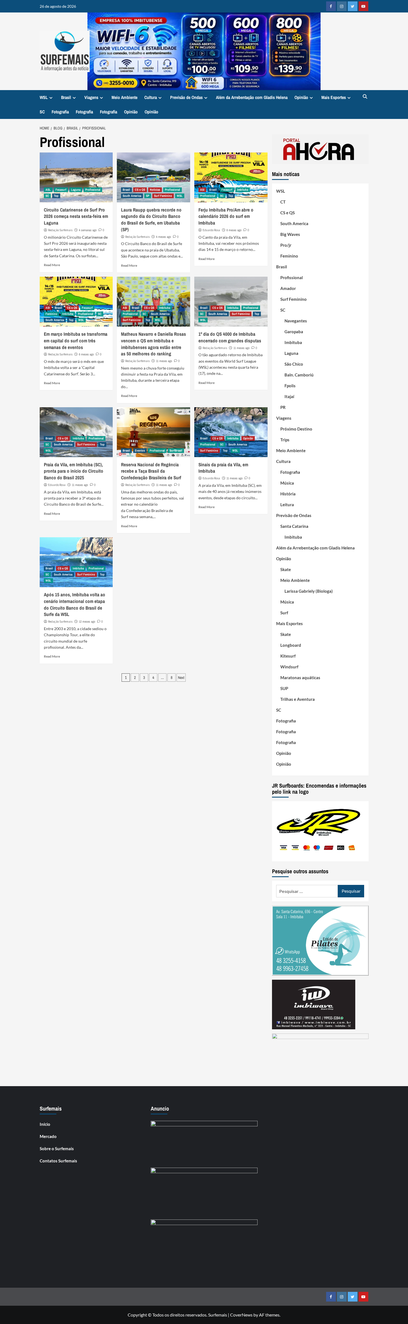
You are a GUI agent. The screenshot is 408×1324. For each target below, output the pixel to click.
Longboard (290, 645)
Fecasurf (61, 190)
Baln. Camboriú (299, 374)
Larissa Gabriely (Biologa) (308, 591)
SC (42, 112)
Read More (52, 265)
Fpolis (290, 385)
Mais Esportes (333, 97)
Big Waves (290, 234)
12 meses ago (87, 621)
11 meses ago (164, 361)
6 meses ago (233, 230)
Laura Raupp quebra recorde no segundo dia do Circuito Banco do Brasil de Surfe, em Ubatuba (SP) (151, 220)
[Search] (365, 97)
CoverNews (241, 1314)
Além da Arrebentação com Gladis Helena (252, 97)
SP (147, 196)
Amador (288, 288)
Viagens (91, 97)
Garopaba (293, 331)
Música (287, 482)
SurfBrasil (176, 450)
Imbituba (242, 190)
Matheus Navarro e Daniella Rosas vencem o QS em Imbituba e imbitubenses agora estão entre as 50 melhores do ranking (153, 344)
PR (283, 407)
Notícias (155, 190)
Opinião (301, 97)
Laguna (75, 190)
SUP (284, 688)
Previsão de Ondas (186, 97)
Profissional (92, 190)
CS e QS (140, 190)
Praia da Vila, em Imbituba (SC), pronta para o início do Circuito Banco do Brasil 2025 (73, 471)
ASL (48, 190)
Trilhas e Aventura (297, 699)
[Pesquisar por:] (307, 891)
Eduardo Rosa (211, 230)
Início (45, 1124)
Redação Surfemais (60, 230)
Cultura (150, 97)
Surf (284, 612)
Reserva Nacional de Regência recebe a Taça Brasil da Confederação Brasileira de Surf (151, 471)
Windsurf (289, 666)
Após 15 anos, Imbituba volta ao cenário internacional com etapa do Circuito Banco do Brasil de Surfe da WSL (74, 604)
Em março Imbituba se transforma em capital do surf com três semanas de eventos (75, 340)
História (288, 493)
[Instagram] (342, 6)
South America (132, 196)
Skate (285, 569)
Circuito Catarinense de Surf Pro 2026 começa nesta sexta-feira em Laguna (76, 216)
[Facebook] (331, 6)
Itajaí (289, 396)
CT (283, 201)
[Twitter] (352, 6)
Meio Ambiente (124, 97)
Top (56, 196)
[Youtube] (363, 6)
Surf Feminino (163, 196)
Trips (284, 439)
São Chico (293, 363)
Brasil (66, 97)
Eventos (140, 450)
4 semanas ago (88, 230)
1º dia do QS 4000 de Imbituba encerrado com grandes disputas (229, 337)
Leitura (287, 504)
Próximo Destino (296, 428)
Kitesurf (288, 655)
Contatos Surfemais (58, 1160)
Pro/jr (285, 245)
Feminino (51, 314)
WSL (44, 97)
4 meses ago (163, 237)
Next (181, 677)
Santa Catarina (294, 526)
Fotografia (60, 112)
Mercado (48, 1136)
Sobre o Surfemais (57, 1148)
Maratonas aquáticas (300, 677)
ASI (202, 190)
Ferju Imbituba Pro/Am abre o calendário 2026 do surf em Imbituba (225, 216)
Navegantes (295, 320)
